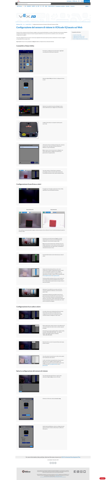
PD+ (79, 1)
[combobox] (34, 4)
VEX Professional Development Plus (70, 457)
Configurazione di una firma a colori (79, 36)
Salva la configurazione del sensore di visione (80, 38)
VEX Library (19, 6)
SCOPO (33, 6)
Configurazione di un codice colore (78, 37)
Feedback (102, 478)
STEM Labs (74, 1)
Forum (82, 1)
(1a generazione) (56, 275)
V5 (40, 6)
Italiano (86, 6)
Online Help (86, 1)
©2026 (57, 474)
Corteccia (72, 6)
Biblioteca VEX (19, 24)
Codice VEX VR (51, 6)
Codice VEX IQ (28, 24)
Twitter (53, 463)
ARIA (46, 6)
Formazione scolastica (60, 6)
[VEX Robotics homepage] (18, 1)
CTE (43, 6)
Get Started (69, 1)
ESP (38, 6)
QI (36, 6)
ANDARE (29, 6)
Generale (68, 6)
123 (25, 6)
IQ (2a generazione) (47, 275)
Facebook (51, 463)
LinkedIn (55, 463)
